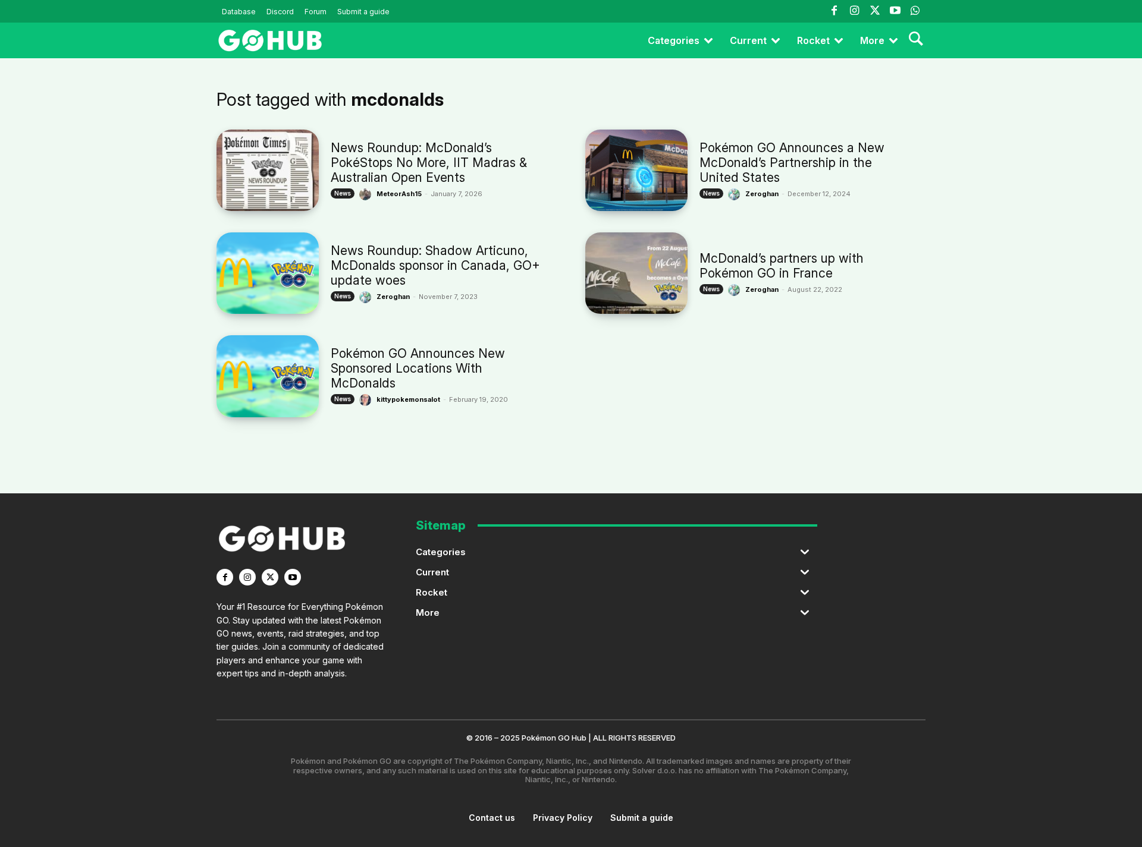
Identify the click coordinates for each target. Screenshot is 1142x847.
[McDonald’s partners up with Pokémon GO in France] (636, 273)
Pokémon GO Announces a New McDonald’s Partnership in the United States (791, 162)
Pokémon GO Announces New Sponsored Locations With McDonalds (418, 368)
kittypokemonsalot (408, 399)
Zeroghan (762, 194)
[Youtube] (895, 11)
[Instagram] (854, 11)
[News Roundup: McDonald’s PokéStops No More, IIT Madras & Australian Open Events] (268, 170)
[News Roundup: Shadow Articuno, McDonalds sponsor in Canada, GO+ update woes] (268, 273)
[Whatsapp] (915, 11)
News (342, 193)
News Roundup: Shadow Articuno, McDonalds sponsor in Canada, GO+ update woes (435, 265)
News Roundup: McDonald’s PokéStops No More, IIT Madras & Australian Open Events (429, 162)
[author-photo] (367, 194)
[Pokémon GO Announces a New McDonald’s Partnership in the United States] (636, 170)
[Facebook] (834, 11)
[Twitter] (874, 11)
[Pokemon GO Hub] (270, 40)
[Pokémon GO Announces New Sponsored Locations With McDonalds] (268, 376)
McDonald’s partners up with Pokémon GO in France (781, 266)
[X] (270, 577)
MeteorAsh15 (399, 194)
